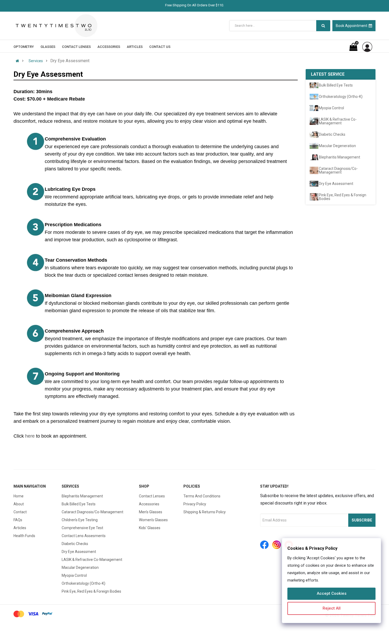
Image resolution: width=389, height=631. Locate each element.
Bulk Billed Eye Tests (79, 504)
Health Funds (24, 536)
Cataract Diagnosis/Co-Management (92, 512)
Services (36, 61)
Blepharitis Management (82, 496)
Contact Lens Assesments (84, 536)
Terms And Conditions (201, 496)
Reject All (332, 608)
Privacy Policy (194, 504)
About (18, 504)
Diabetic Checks (75, 544)
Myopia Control (74, 575)
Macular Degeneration (80, 567)
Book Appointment (351, 26)
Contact (20, 512)
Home (18, 496)
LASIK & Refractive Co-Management (92, 559)
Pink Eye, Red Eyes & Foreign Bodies (91, 591)
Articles (19, 528)
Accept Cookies (331, 593)
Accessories (149, 504)
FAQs (17, 520)
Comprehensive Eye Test (82, 528)
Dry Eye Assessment (79, 552)
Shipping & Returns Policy (204, 512)
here (30, 436)
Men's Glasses (150, 512)
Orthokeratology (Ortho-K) (83, 583)
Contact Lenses (152, 496)
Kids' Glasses (149, 528)
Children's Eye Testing (80, 520)
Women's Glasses (153, 520)
